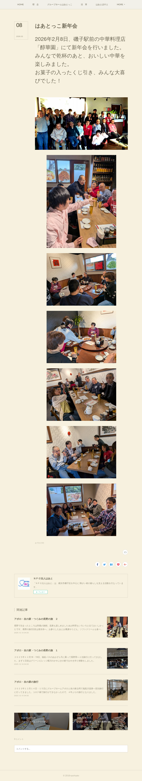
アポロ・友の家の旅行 (26, 681)
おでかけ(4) (39, 543)
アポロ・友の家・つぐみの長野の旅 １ (36, 650)
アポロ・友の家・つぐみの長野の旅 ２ (36, 618)
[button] (20, 4)
